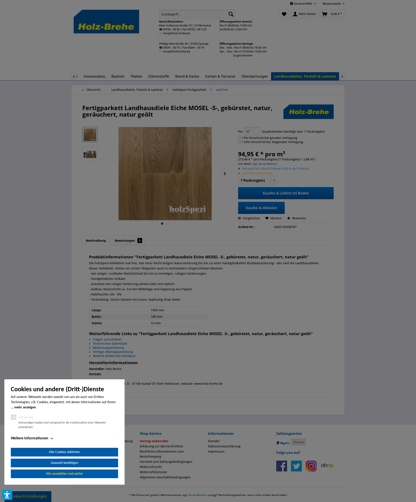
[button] (7, 495)
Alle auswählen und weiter (64, 474)
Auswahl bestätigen (64, 463)
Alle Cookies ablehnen (64, 452)
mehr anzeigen (25, 407)
